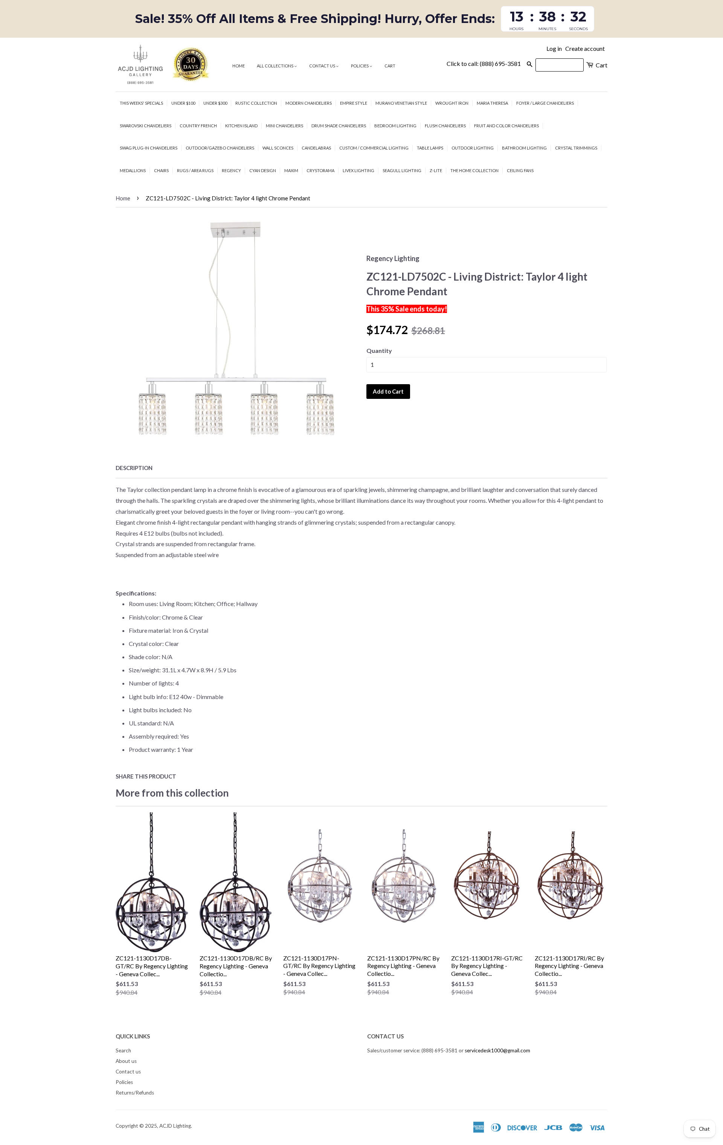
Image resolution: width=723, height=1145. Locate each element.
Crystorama (320, 170)
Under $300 (215, 103)
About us (126, 1061)
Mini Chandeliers (284, 125)
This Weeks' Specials (141, 103)
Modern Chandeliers (308, 103)
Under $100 (183, 103)
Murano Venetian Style (401, 103)
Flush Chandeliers (445, 125)
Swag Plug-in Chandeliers (148, 147)
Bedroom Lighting (395, 125)
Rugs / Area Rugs (195, 170)
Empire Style (353, 103)
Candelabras (316, 147)
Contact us (322, 65)
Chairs (161, 170)
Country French (198, 125)
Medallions (133, 170)
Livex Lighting (358, 170)
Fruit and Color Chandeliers (506, 125)
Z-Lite (436, 170)
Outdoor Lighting (472, 147)
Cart (389, 65)
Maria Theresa (492, 103)
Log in (554, 48)
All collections (275, 65)
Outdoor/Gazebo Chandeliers (220, 147)
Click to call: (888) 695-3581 (484, 63)
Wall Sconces (277, 147)
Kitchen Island (241, 125)
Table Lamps (430, 147)
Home (238, 65)
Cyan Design (262, 170)
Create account (585, 48)
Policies (360, 65)
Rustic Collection (256, 103)
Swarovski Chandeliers (145, 125)
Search (123, 1050)
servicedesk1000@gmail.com (497, 1050)
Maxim (291, 170)
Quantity (379, 350)
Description (134, 467)
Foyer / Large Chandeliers (545, 103)
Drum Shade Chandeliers (338, 125)
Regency (231, 170)
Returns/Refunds (135, 1093)
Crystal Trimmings (576, 147)
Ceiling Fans (520, 170)
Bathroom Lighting (524, 147)
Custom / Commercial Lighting (374, 147)
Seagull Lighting (402, 170)
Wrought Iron (451, 103)
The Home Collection (474, 170)
